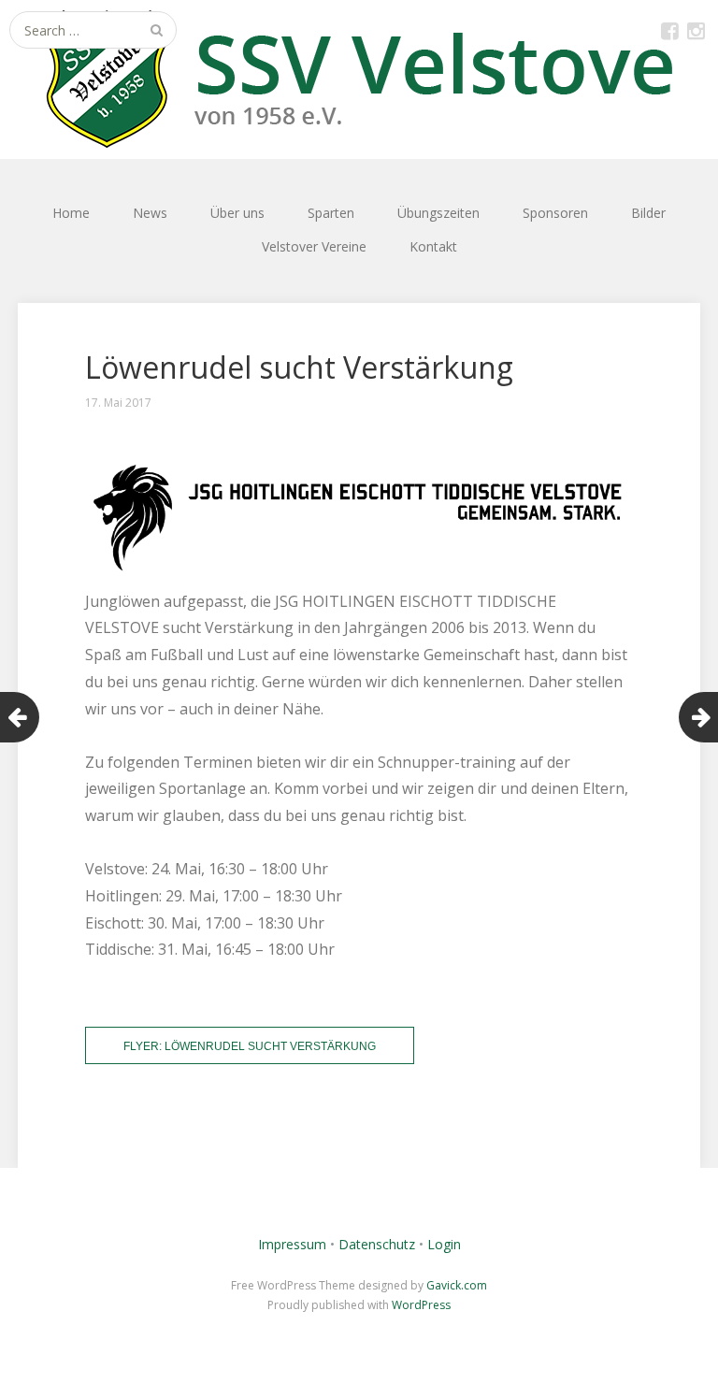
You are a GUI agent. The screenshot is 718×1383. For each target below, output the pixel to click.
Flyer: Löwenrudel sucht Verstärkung (249, 1046)
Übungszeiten (438, 213)
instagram (695, 30)
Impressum (292, 1244)
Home (71, 213)
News (150, 213)
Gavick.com (456, 1285)
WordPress (421, 1305)
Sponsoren (555, 213)
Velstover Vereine (314, 246)
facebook (669, 30)
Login (444, 1244)
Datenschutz (376, 1244)
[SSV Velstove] (359, 79)
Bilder (648, 213)
